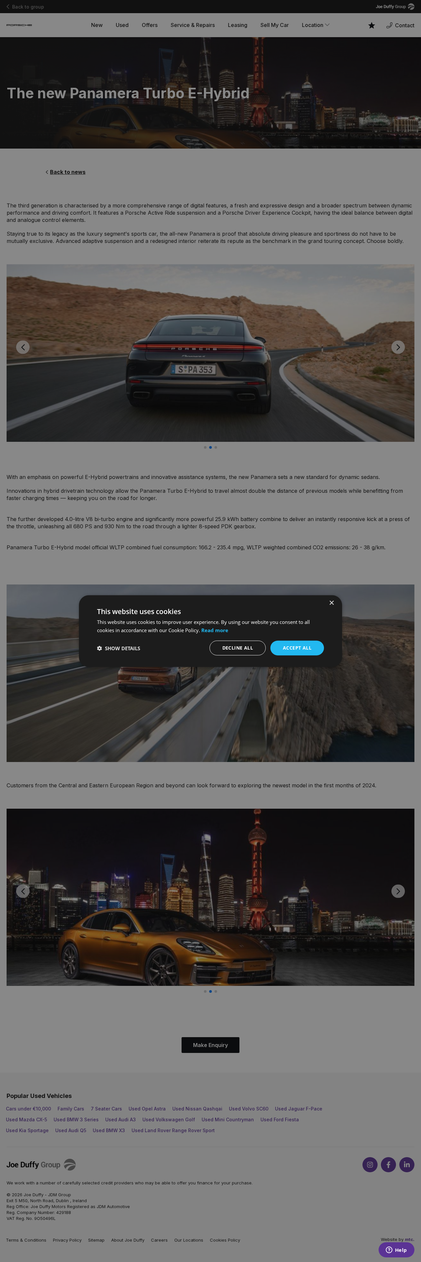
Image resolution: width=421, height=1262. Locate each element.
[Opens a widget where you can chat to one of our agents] (396, 1250)
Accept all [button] (297, 648)
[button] (118, 648)
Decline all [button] (237, 648)
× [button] (331, 602)
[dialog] (210, 631)
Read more (214, 630)
